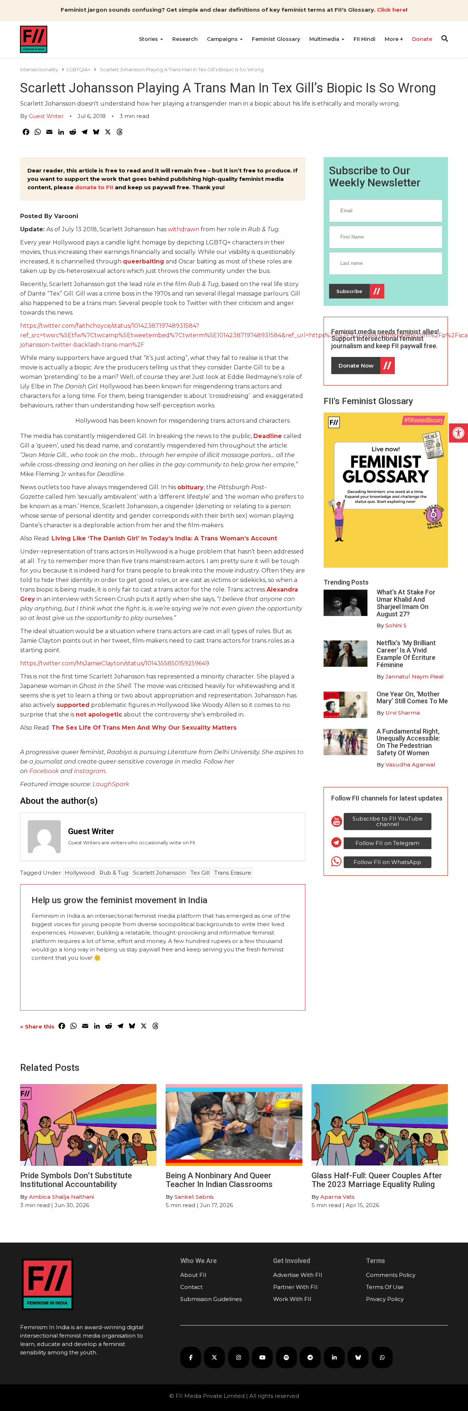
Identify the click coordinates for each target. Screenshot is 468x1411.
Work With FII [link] (292, 1299)
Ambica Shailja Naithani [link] (61, 1196)
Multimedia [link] (325, 39)
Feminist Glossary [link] (276, 39)
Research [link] (185, 39)
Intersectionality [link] (39, 69)
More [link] (392, 39)
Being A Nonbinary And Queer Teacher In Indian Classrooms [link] (219, 1180)
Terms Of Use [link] (385, 1286)
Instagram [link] (90, 771)
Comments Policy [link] (390, 1274)
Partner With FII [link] (295, 1286)
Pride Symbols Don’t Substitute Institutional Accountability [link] (76, 1180)
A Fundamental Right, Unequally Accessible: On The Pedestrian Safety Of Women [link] (408, 742)
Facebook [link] (44, 771)
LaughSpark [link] (111, 784)
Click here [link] (391, 9)
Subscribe (349, 291)
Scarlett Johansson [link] (159, 872)
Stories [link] (149, 39)
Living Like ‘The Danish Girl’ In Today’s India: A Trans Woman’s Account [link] (164, 538)
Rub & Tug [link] (113, 872)
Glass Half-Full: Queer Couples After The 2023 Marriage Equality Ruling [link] (377, 1180)
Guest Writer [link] (46, 116)
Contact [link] (191, 1286)
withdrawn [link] (183, 229)
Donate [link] (422, 39)
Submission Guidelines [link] (211, 1299)
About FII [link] (193, 1274)
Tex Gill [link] (200, 872)
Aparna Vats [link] (337, 1196)
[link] (458, 432)
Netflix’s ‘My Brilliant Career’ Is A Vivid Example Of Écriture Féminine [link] (406, 653)
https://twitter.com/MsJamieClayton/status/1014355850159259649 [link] (114, 663)
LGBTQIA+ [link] (78, 69)
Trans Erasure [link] (232, 872)
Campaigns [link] (223, 39)
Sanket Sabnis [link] (194, 1196)
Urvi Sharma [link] (402, 712)
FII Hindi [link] (364, 39)
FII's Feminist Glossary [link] (368, 401)
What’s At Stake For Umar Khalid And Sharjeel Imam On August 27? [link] (406, 602)
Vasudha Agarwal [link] (410, 764)
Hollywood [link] (80, 872)
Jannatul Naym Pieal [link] (414, 676)
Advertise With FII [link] (297, 1274)
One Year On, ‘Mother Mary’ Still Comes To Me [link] (412, 697)
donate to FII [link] (94, 187)
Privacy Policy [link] (385, 1299)
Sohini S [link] (396, 625)
